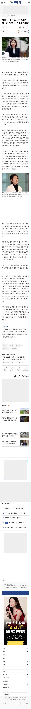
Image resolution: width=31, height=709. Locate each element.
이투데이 (3, 15)
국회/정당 (13, 15)
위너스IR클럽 (6, 694)
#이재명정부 (5, 348)
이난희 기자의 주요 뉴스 (8, 354)
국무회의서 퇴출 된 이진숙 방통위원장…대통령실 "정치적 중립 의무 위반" (15, 334)
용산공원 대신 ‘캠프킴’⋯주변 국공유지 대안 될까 (14, 362)
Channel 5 (5, 691)
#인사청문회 (18, 345)
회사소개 (5, 703)
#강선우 (11, 345)
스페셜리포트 (6, 687)
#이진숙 (5, 345)
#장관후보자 (14, 348)
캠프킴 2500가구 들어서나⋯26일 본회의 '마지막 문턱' (14, 359)
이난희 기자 (4, 31)
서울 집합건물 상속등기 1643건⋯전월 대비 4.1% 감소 (14, 357)
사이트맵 (26, 703)
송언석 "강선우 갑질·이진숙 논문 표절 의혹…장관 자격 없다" (15, 332)
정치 (8, 15)
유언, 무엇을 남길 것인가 (9, 337)
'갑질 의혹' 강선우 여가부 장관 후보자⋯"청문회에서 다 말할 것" (15, 329)
